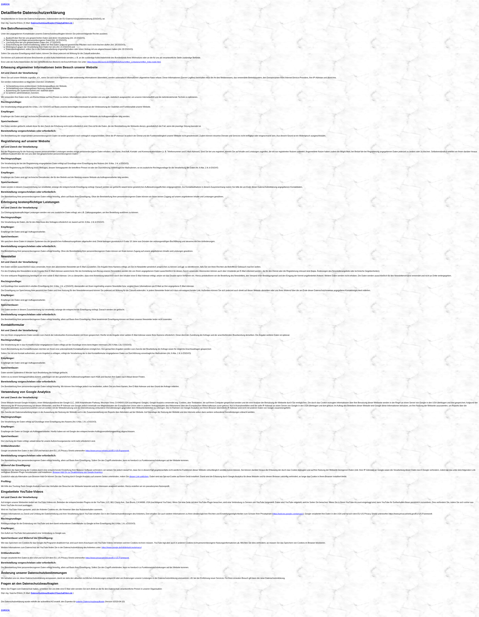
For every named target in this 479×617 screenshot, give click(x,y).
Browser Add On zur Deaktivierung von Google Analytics (77, 472)
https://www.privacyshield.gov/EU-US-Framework (107, 451)
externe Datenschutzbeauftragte (90, 602)
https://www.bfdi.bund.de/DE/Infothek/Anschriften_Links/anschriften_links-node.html (124, 62)
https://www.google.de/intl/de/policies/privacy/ (122, 547)
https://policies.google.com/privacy (288, 514)
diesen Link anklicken (139, 476)
